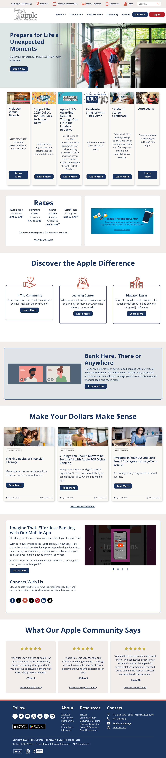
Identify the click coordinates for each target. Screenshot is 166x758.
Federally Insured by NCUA (43, 739)
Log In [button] (156, 14)
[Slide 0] (113, 569)
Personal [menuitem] (60, 14)
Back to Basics (14, 450)
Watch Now (19, 570)
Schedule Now (95, 386)
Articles (83, 714)
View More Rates (43, 239)
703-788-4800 (119, 719)
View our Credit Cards (135, 687)
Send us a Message (122, 723)
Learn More (18, 175)
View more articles (83, 506)
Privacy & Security (61, 744)
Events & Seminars (89, 727)
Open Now (19, 68)
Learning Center (88, 717)
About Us (65, 714)
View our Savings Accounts (82, 687)
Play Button (120, 545)
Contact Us (114, 3)
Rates (130, 3)
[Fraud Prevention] (122, 220)
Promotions (67, 727)
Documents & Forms (90, 720)
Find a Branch (119, 727)
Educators (66, 730)
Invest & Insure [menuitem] (94, 14)
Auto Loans (16, 209)
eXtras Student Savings (52, 213)
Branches (44, 3)
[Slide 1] (118, 569)
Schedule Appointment (67, 3)
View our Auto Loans (30, 687)
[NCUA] (17, 751)
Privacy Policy (42, 744)
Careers (65, 724)
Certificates (70, 209)
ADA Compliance (81, 744)
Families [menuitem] (126, 14)
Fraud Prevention (88, 730)
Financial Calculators (90, 724)
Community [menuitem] (112, 14)
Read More (15, 485)
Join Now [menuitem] (140, 14)
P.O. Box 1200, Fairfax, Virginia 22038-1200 (133, 714)
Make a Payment (93, 3)
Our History (67, 717)
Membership (67, 720)
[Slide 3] (127, 569)
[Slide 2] (122, 569)
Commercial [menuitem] (75, 14)
